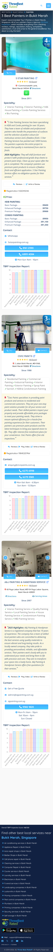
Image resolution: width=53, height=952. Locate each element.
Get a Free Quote (16, 688)
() (33, 82)
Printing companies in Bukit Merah (18, 907)
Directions (36, 88)
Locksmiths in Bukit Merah (15, 891)
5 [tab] (30, 344)
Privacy (5, 944)
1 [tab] (23, 66)
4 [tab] (29, 66)
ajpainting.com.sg (16, 701)
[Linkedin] (22, 941)
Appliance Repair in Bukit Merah (17, 847)
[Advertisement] (26, 798)
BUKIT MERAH (18, 12)
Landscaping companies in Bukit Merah (20, 887)
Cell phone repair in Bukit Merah (17, 859)
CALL (10, 73)
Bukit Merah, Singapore (19, 837)
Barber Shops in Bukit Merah (16, 855)
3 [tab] (27, 66)
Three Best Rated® (25, 950)
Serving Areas (41, 596)
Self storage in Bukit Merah (15, 915)
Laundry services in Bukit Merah (17, 875)
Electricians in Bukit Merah (15, 879)
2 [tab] (25, 66)
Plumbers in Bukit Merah (14, 903)
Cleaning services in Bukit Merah (17, 863)
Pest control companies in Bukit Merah (20, 899)
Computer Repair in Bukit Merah (17, 867)
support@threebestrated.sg (20, 937)
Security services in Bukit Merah (17, 911)
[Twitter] (7, 941)
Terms (14, 944)
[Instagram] (12, 941)
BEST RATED (6, 12)
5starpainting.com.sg (18, 242)
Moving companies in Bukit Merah (18, 895)
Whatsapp (13, 236)
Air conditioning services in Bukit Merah (20, 843)
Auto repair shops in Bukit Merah (17, 851)
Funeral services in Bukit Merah (17, 883)
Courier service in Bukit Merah (16, 871)
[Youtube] (17, 941)
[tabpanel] (26, 55)
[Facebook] (2, 941)
